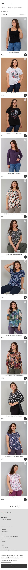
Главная (3, 7)
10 (15, 506)
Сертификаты (5, 547)
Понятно (14, 566)
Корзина (4, 541)
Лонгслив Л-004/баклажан (14, 173)
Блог (3, 545)
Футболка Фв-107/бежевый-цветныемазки (14, 214)
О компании (5, 531)
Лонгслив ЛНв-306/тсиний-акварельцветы (14, 375)
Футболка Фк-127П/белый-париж (14, 93)
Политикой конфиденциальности (9, 561)
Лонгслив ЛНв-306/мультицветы (14, 335)
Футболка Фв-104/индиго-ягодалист (14, 456)
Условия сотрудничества (7, 526)
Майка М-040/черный (14, 52)
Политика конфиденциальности (9, 550)
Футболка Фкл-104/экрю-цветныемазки (14, 497)
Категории (9, 7)
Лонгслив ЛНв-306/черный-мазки (14, 416)
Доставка (4, 529)
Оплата (3, 534)
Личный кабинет (5, 539)
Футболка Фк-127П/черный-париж (14, 133)
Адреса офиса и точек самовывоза (10, 536)
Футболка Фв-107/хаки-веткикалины (14, 254)
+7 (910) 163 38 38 (6, 520)
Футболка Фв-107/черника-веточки (14, 295)
